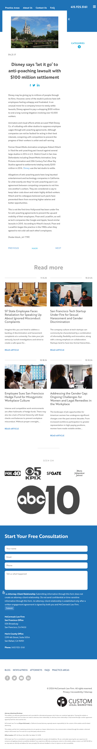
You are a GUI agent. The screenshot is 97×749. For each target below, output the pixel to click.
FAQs (47, 670)
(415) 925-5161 (18, 647)
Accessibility (77, 691)
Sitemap (88, 691)
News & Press (20, 670)
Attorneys (36, 670)
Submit (9, 608)
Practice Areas (60, 670)
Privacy (66, 691)
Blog (7, 670)
